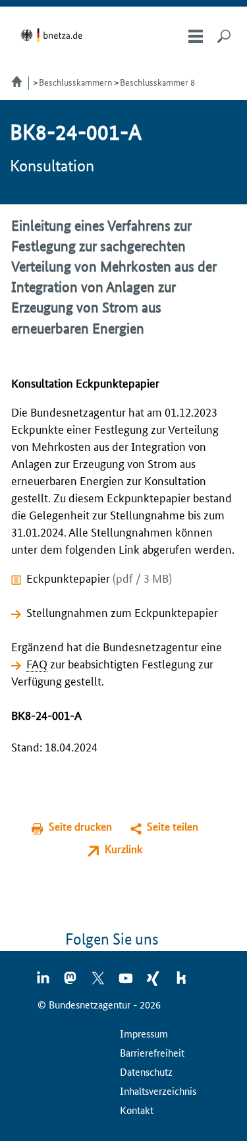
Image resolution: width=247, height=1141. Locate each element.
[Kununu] (181, 982)
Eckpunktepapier (99, 577)
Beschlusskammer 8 (157, 81)
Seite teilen (172, 826)
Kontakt (136, 1110)
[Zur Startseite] (53, 35)
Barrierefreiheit (152, 1052)
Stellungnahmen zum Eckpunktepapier (122, 612)
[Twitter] (99, 982)
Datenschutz (146, 1071)
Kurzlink (123, 849)
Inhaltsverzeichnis (158, 1090)
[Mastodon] (71, 982)
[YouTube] (126, 982)
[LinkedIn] (43, 982)
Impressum (144, 1033)
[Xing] (154, 982)
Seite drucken (80, 826)
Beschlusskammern (75, 81)
